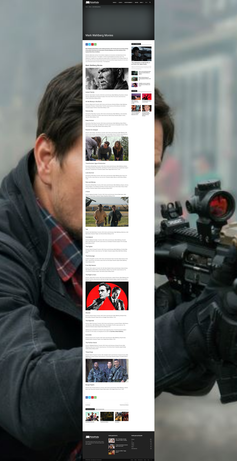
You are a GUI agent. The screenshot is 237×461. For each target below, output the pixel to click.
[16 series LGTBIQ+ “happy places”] (112, 452)
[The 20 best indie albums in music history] (147, 97)
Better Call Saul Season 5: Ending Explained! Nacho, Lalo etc (145, 78)
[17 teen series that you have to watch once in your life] (112, 446)
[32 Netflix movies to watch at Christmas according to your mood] (134, 85)
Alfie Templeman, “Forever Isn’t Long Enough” (134, 102)
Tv (146, 2)
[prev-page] (86, 424)
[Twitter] (89, 44)
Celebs (120, 2)
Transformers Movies (124, 404)
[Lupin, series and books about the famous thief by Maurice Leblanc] (134, 73)
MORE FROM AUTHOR (99, 409)
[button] (149, 2)
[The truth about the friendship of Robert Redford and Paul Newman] (147, 108)
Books (114, 2)
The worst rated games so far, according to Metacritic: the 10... (135, 113)
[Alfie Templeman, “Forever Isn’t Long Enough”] (136, 97)
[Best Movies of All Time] (92, 416)
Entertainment (128, 2)
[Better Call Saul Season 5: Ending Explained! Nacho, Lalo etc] (134, 79)
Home (87, 6)
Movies (136, 2)
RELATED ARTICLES (90, 409)
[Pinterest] (92, 44)
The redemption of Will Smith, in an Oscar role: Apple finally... (140, 63)
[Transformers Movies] (107, 416)
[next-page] (88, 424)
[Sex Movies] (121, 416)
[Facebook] (87, 44)
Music (141, 2)
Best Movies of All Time (90, 422)
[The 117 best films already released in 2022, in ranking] (112, 440)
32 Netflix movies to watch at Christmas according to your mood (144, 84)
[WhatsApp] (95, 44)
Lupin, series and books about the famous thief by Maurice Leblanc (145, 72)
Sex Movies (88, 404)
